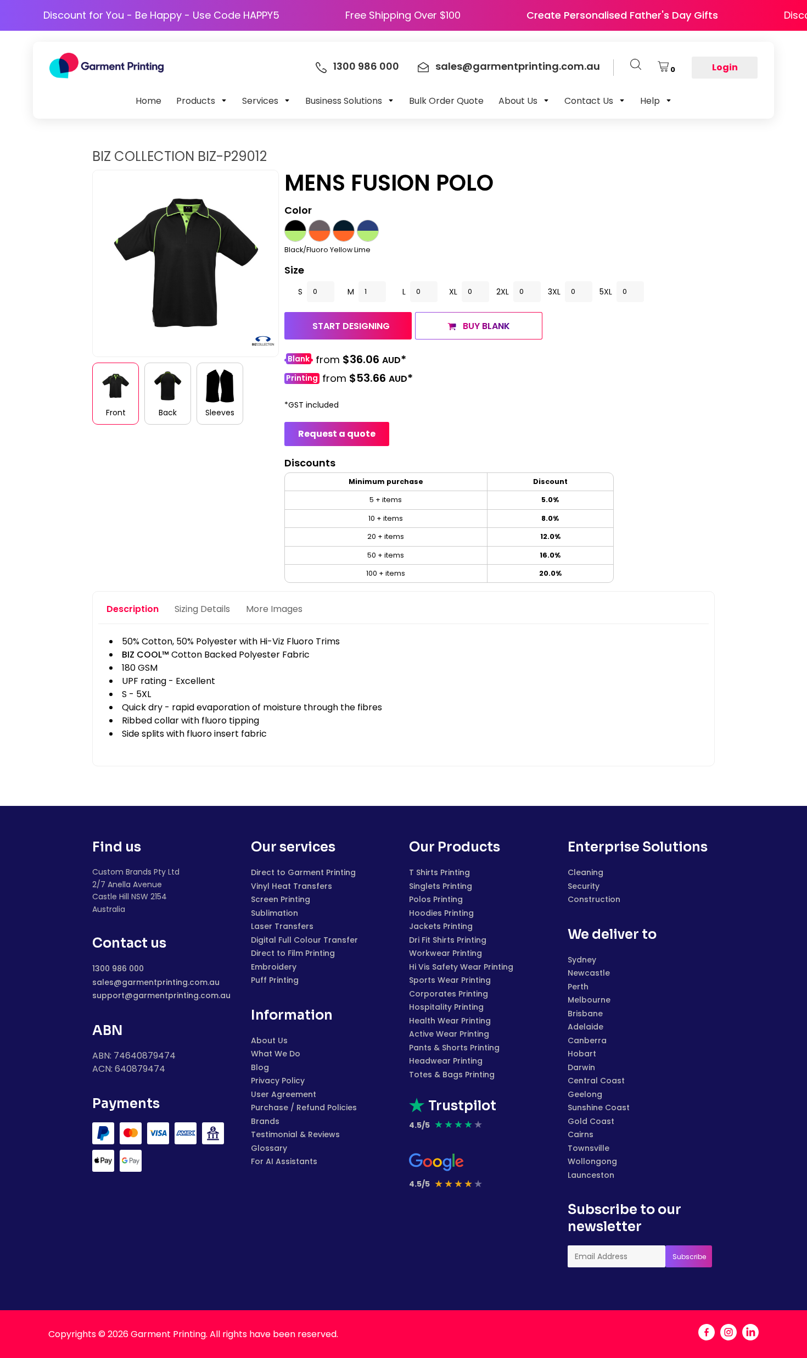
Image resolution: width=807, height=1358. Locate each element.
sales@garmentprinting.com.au (156, 982)
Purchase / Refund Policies (304, 1107)
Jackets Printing (441, 926)
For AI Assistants (284, 1161)
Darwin (581, 1067)
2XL (502, 291)
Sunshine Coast (599, 1107)
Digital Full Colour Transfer (304, 939)
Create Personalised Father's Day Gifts (646, 15)
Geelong (585, 1094)
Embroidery (273, 966)
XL (453, 291)
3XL (554, 291)
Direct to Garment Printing (303, 872)
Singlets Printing (440, 886)
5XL (605, 291)
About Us (269, 1040)
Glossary (269, 1148)
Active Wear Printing (449, 1033)
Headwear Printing (446, 1060)
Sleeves (219, 412)
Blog (260, 1067)
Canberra (587, 1040)
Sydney (582, 959)
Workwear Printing (445, 953)
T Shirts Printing (439, 872)
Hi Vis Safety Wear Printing (461, 966)
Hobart (582, 1053)
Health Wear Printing (450, 1020)
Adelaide (585, 1026)
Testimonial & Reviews (295, 1134)
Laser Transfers (282, 926)
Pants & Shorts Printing (454, 1047)
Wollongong (592, 1161)
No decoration (298, 360)
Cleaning (585, 872)
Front (116, 412)
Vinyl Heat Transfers (291, 886)
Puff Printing (275, 980)
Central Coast (596, 1080)
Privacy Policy (278, 1080)
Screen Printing (280, 899)
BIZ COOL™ (145, 654)
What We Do (275, 1053)
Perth (578, 986)
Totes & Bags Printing (452, 1074)
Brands (265, 1121)
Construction (594, 899)
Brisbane (585, 1013)
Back (168, 412)
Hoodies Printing (441, 913)
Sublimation (274, 913)
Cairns (580, 1134)
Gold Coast (591, 1121)
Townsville (588, 1148)
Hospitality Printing (446, 1006)
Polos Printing (436, 899)
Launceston (591, 1175)
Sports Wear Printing (450, 980)
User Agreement (283, 1094)
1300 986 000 (118, 968)
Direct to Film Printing (293, 953)
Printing (302, 378)
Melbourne (589, 999)
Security (583, 886)
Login (725, 67)
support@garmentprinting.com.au (161, 995)
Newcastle (589, 972)
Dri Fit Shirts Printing (447, 939)
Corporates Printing (448, 993)
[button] (201, 100)
